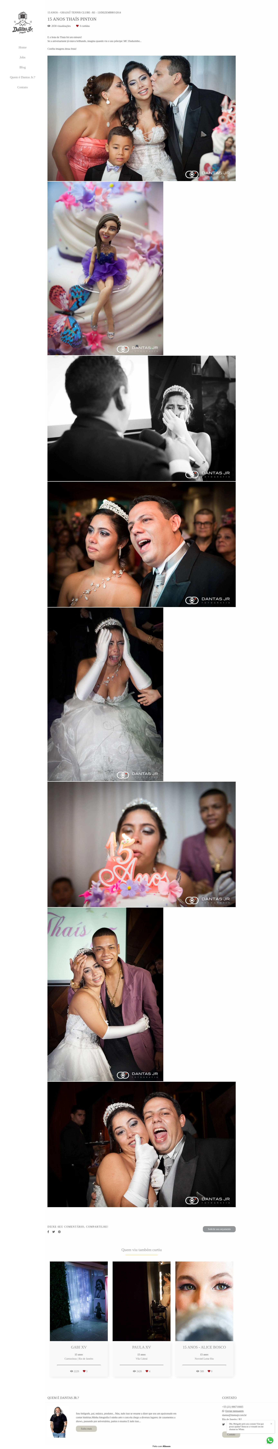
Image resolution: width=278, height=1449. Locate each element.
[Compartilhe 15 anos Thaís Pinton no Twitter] (53, 1231)
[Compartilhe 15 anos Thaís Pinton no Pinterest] (59, 1231)
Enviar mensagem (234, 1411)
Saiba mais (86, 1428)
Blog (22, 67)
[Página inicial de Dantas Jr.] (22, 22)
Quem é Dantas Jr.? (22, 77)
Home (23, 47)
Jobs (22, 57)
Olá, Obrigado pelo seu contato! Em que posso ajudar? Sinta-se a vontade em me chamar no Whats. (246, 1427)
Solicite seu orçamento (219, 1229)
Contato (22, 87)
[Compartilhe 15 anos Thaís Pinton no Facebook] (48, 1231)
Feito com (162, 1446)
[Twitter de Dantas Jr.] (223, 1424)
